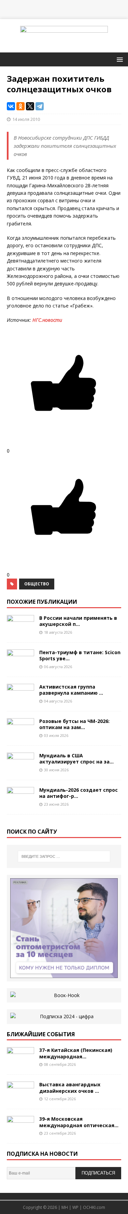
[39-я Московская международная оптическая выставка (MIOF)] (20, 1132)
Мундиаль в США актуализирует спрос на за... (76, 758)
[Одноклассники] (20, 106)
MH (64, 1207)
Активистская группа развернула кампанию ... (71, 689)
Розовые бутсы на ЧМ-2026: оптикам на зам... (74, 724)
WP (75, 1207)
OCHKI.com (94, 1207)
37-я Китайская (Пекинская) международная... (75, 1053)
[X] (30, 106)
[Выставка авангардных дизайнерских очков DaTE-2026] (20, 1098)
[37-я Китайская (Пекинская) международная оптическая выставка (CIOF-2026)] (20, 1063)
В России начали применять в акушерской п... (78, 621)
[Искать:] (64, 856)
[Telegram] (39, 106)
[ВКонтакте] (11, 106)
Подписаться (98, 1173)
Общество (36, 584)
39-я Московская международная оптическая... (78, 1122)
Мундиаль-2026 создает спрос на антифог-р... (78, 793)
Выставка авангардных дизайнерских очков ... (69, 1087)
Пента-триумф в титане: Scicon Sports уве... (79, 655)
